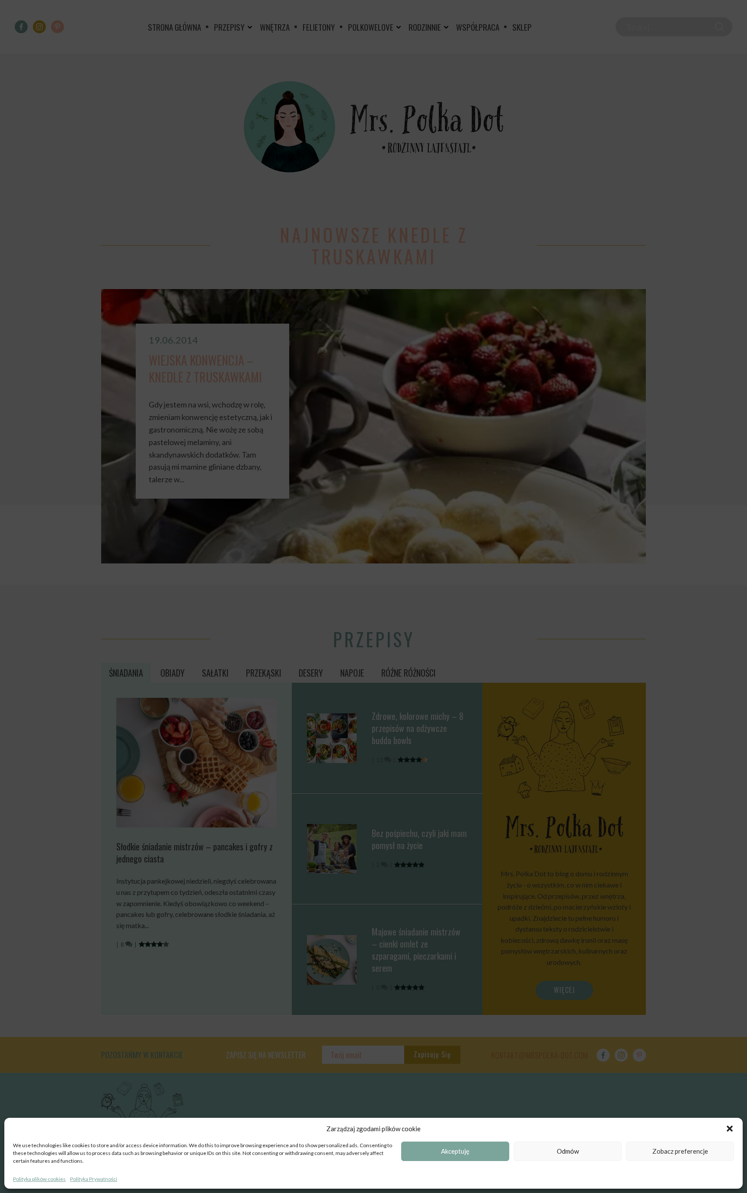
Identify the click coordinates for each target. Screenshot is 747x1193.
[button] (729, 1128)
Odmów (568, 1151)
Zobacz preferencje (680, 1151)
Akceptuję (455, 1151)
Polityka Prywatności (93, 1179)
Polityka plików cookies (39, 1179)
